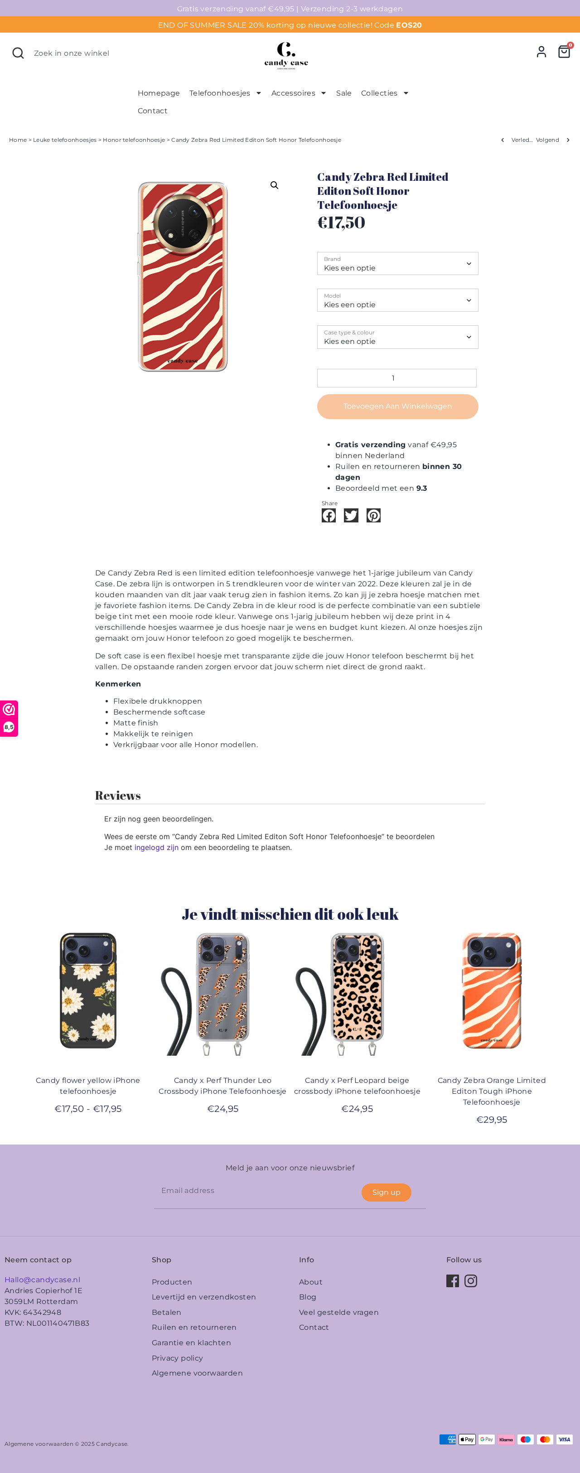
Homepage (159, 93)
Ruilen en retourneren (194, 1327)
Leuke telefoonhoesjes (65, 139)
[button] (274, 185)
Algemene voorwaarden (197, 1373)
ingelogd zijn (157, 847)
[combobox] (130, 53)
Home (18, 139)
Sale (344, 93)
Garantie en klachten (191, 1342)
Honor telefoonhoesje (134, 139)
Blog (308, 1297)
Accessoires (293, 93)
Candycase (111, 1443)
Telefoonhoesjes (220, 93)
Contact (153, 110)
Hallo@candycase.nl (42, 1279)
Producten (172, 1282)
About (311, 1282)
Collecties (379, 93)
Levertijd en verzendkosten (204, 1297)
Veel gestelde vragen (339, 1312)
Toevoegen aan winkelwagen (397, 406)
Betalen (167, 1312)
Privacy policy (177, 1358)
